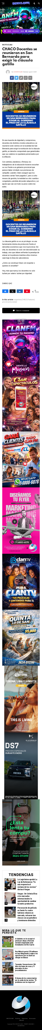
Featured (31, 300)
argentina (17, 300)
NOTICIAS (10, 1018)
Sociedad (13, 302)
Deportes (25, 1018)
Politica (17, 1018)
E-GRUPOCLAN (18, 72)
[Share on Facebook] (12, 78)
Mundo (21, 1020)
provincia (5, 302)
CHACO (24, 300)
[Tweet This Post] (16, 78)
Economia (32, 1018)
